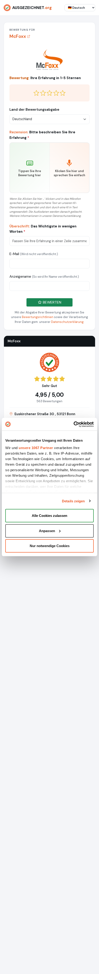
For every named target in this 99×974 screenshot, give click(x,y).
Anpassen (47, 531)
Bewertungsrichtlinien (37, 317)
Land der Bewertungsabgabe (34, 109)
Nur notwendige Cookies (50, 546)
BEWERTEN (51, 302)
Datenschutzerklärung (67, 322)
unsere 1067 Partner (36, 448)
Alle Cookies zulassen (49, 516)
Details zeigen (73, 501)
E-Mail (33, 254)
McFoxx (17, 36)
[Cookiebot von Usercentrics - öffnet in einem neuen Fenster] (73, 424)
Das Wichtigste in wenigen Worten (42, 229)
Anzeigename (44, 276)
